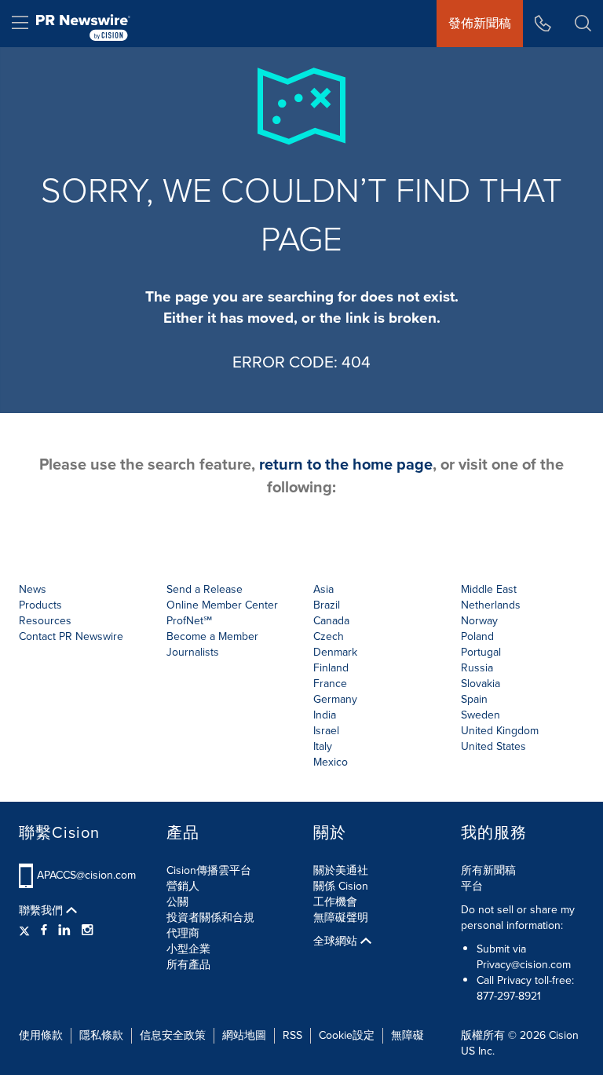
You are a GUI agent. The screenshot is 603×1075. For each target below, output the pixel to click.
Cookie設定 (347, 1035)
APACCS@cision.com (86, 875)
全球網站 (336, 941)
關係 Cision (340, 886)
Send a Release (204, 589)
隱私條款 (101, 1035)
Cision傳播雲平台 (208, 870)
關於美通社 (340, 870)
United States (493, 746)
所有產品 (188, 964)
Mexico (330, 762)
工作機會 (335, 902)
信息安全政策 (173, 1035)
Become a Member (212, 636)
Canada (331, 620)
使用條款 (41, 1035)
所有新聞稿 (488, 870)
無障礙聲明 (340, 917)
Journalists (192, 652)
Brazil (326, 605)
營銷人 (182, 886)
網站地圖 (244, 1035)
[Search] (583, 23)
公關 (177, 902)
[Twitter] (26, 930)
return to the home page (346, 464)
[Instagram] (87, 930)
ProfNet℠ (189, 620)
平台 (472, 886)
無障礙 (407, 1035)
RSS (292, 1035)
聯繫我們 (42, 911)
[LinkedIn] (64, 930)
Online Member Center (222, 605)
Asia (323, 589)
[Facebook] (44, 930)
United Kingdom (500, 730)
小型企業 (188, 949)
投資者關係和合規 (210, 917)
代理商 (182, 933)
